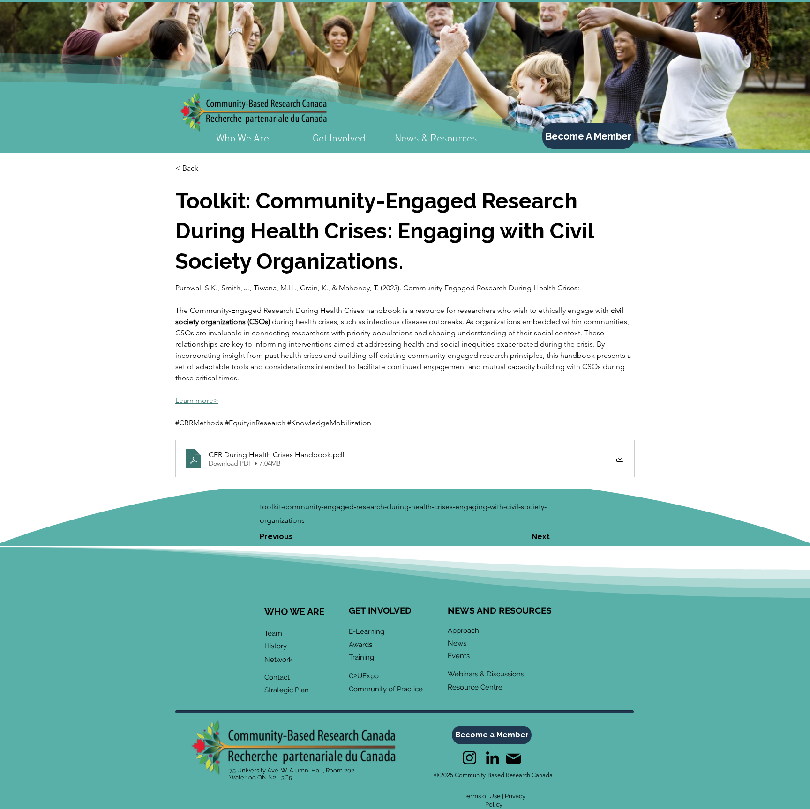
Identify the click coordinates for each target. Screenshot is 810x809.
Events (459, 656)
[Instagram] (469, 758)
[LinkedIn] (492, 758)
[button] (206, 168)
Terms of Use (482, 796)
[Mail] (513, 759)
